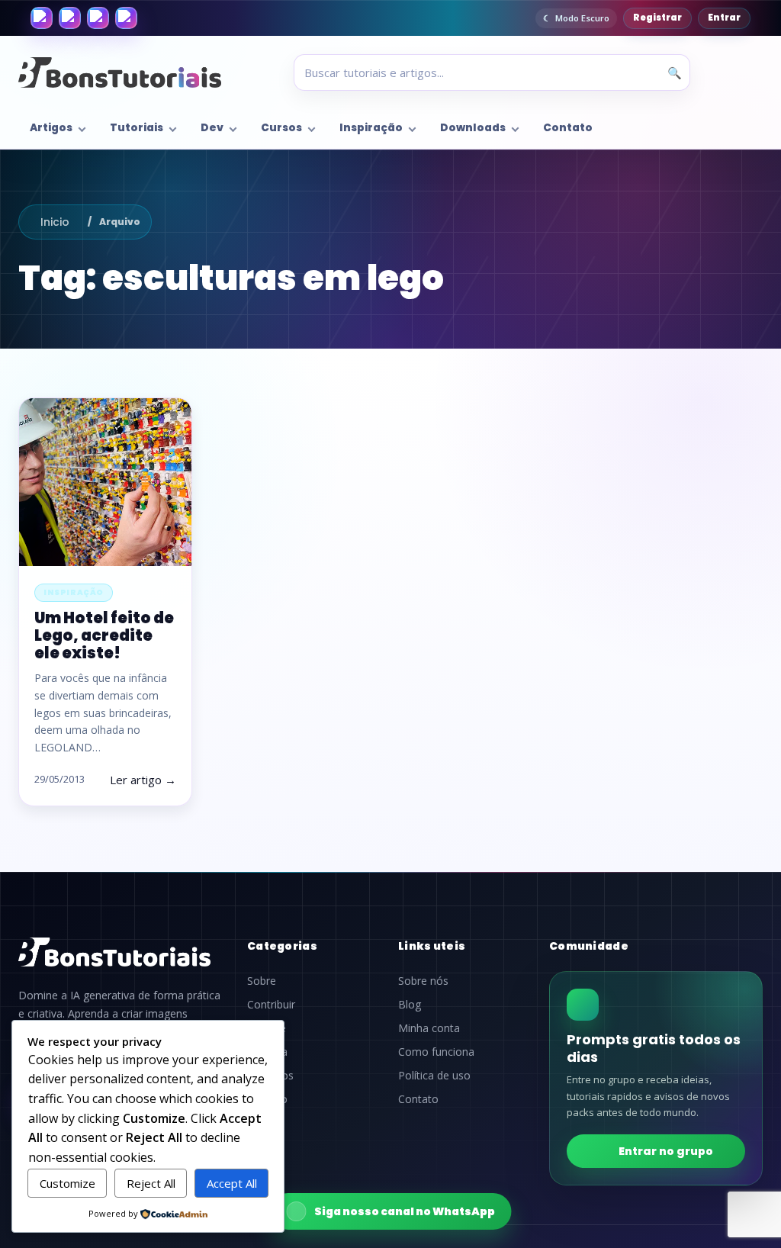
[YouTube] (126, 18)
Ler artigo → (143, 779)
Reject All (151, 1183)
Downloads (473, 128)
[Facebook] (42, 18)
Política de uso (434, 1075)
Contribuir (271, 1005)
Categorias (282, 946)
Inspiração (371, 128)
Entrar (724, 17)
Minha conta (429, 1028)
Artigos (51, 128)
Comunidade (588, 946)
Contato (568, 128)
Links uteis (431, 946)
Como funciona (436, 1052)
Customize (67, 1183)
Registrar (657, 17)
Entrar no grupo (666, 1151)
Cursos (281, 128)
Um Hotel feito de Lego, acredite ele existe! (104, 635)
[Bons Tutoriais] (119, 72)
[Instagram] (70, 18)
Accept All (232, 1183)
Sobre (261, 981)
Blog (409, 1005)
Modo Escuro (582, 18)
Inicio (54, 222)
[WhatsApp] (98, 18)
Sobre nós (423, 981)
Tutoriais (136, 128)
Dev (212, 128)
